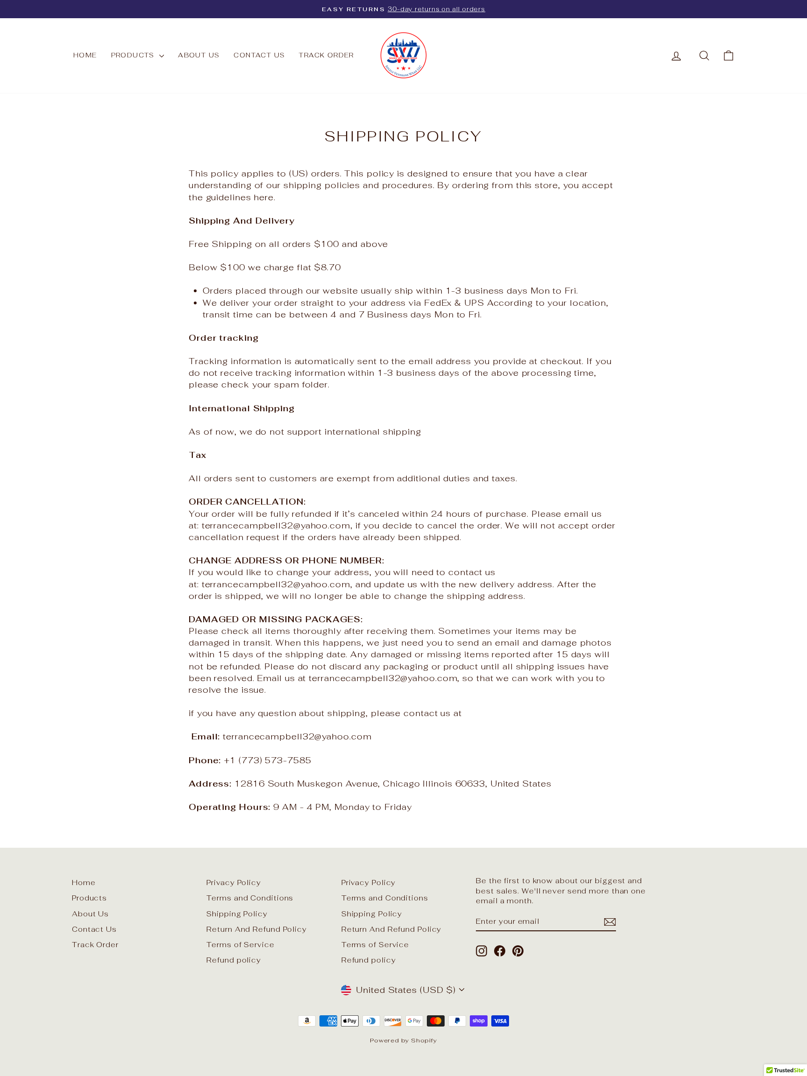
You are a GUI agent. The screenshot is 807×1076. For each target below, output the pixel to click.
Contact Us (259, 55)
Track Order (326, 55)
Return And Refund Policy (256, 929)
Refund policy (233, 960)
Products (134, 55)
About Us (198, 55)
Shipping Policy (237, 913)
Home (85, 55)
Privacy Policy (233, 882)
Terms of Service (240, 944)
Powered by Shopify (403, 1040)
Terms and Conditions (249, 897)
